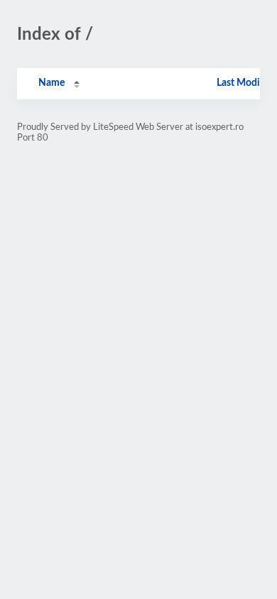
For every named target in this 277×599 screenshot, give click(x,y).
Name (51, 83)
